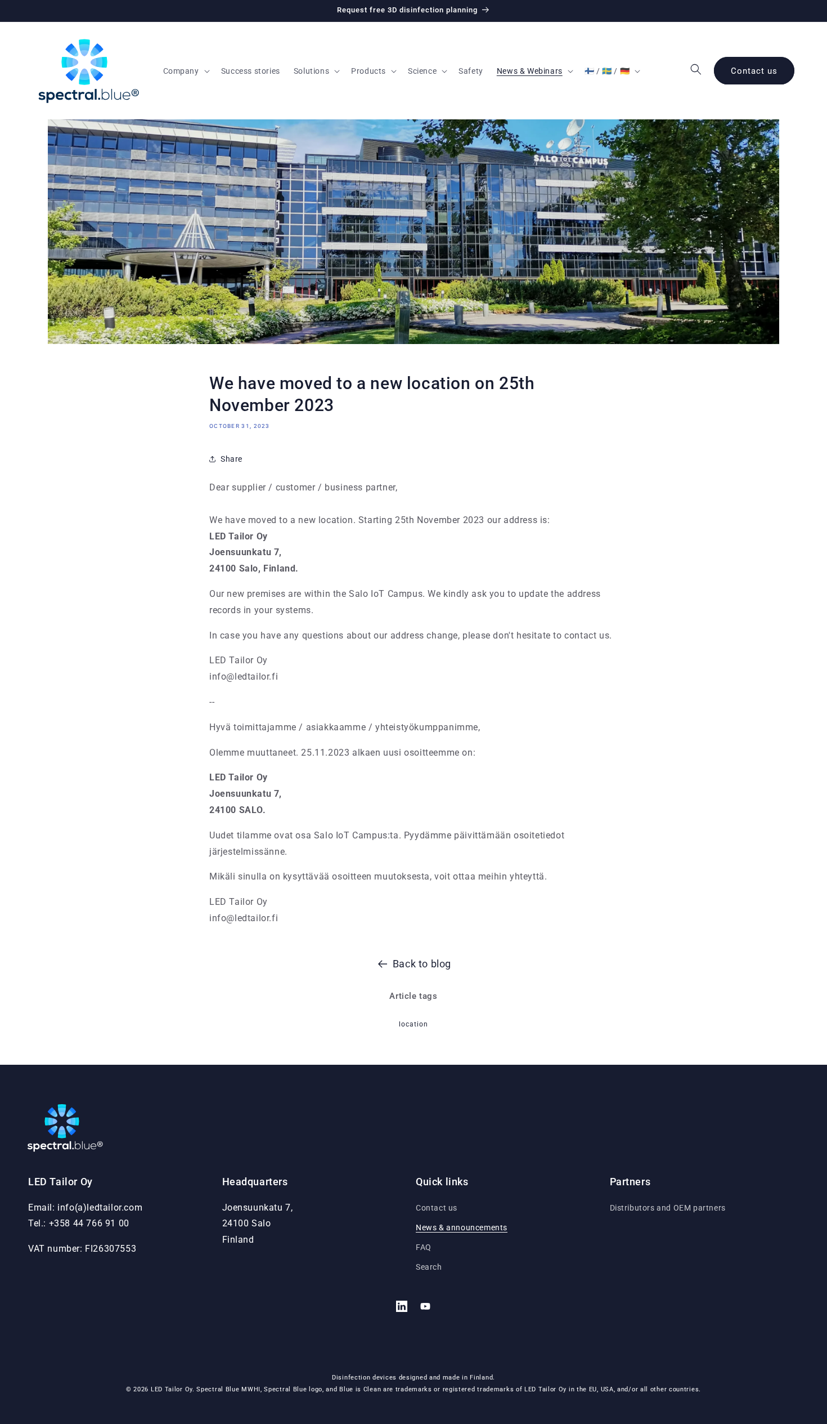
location (413, 1024)
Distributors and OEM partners (668, 1207)
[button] (185, 71)
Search (429, 1266)
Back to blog (422, 964)
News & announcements (461, 1227)
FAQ (424, 1247)
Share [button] (231, 458)
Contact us (754, 71)
